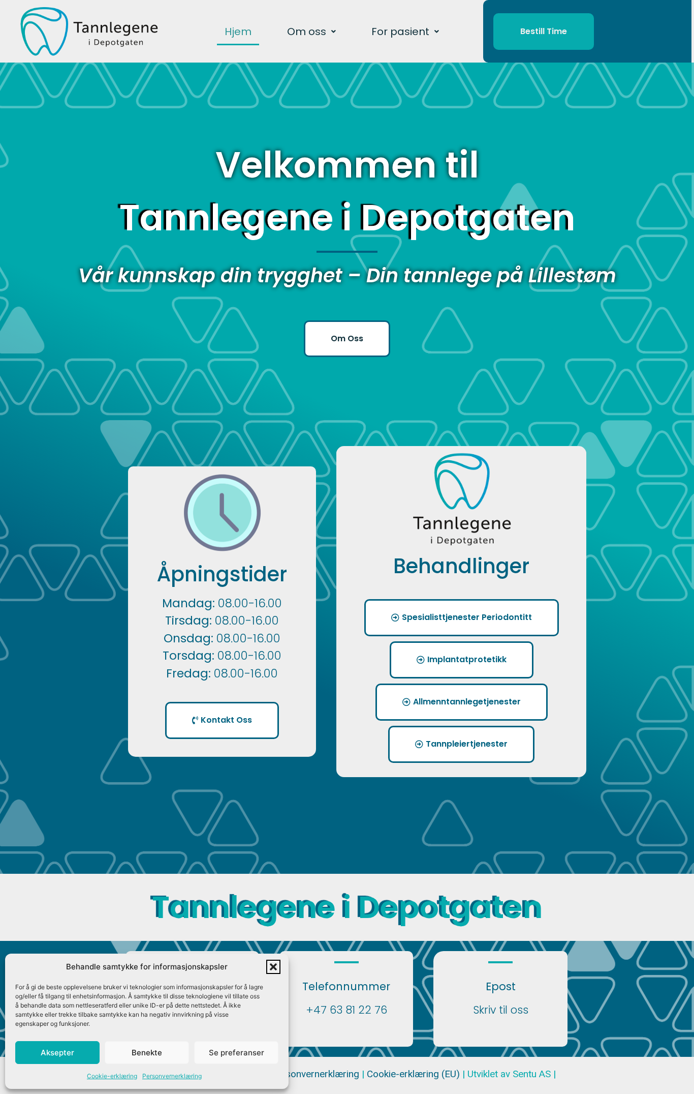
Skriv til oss (500, 1009)
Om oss (306, 31)
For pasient (400, 31)
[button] (273, 967)
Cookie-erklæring (112, 1076)
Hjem (238, 31)
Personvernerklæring (172, 1076)
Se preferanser (236, 1052)
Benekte (147, 1052)
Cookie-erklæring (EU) (414, 1074)
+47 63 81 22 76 (346, 1009)
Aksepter (57, 1052)
